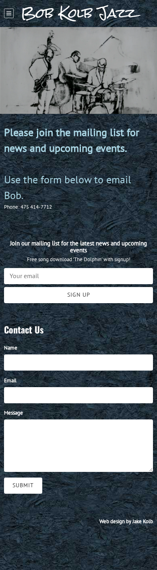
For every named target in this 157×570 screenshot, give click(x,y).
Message (13, 412)
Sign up (78, 294)
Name (10, 347)
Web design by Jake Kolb (126, 521)
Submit (23, 485)
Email (10, 380)
